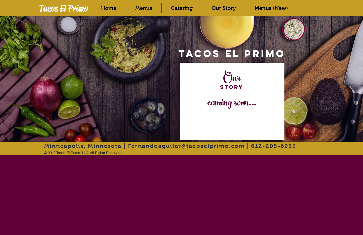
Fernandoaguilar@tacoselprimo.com (186, 146)
